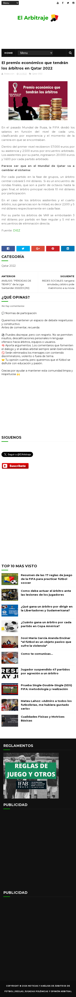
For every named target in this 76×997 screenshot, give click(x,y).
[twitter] (68, 3)
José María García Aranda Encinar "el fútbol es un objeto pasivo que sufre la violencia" (46, 641)
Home (8, 52)
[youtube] (58, 3)
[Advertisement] (38, 519)
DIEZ (16, 230)
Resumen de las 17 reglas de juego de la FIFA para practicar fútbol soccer (46, 578)
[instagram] (73, 3)
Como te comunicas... (37, 653)
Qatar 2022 (37, 73)
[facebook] (63, 3)
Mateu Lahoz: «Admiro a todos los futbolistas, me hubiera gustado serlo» (46, 704)
